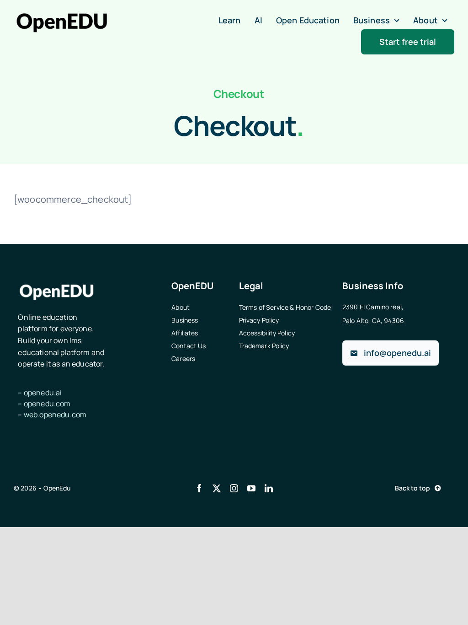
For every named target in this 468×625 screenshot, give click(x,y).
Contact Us (188, 345)
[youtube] (251, 488)
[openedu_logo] (61, 17)
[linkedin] (269, 488)
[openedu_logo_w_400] (57, 285)
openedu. (47, 404)
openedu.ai (43, 393)
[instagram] (234, 488)
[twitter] (217, 488)
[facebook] (199, 488)
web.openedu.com (55, 414)
